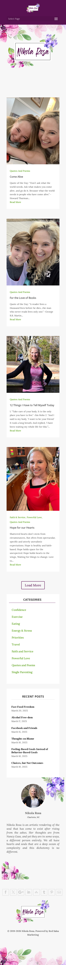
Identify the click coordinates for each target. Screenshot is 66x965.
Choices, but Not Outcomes (27, 763)
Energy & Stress (22, 630)
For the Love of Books (23, 298)
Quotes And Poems (20, 170)
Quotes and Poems (23, 665)
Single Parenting (22, 672)
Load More (33, 585)
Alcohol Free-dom (22, 717)
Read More (15, 202)
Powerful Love (34, 517)
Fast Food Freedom (22, 706)
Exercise (17, 617)
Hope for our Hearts (22, 527)
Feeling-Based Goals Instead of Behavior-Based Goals (29, 751)
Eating (16, 623)
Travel (16, 644)
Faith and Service (22, 651)
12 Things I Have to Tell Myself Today (32, 405)
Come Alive (16, 176)
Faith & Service (17, 517)
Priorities (18, 637)
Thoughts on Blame (22, 738)
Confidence (19, 610)
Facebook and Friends (24, 728)
